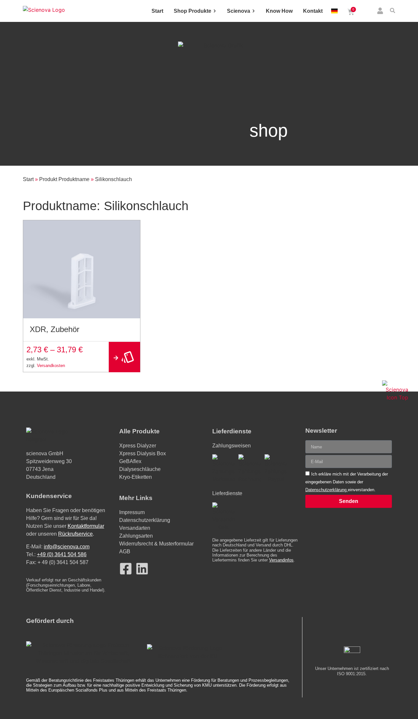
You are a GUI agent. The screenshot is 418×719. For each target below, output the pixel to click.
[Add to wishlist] (132, 227)
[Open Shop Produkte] (215, 11)
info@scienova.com (66, 546)
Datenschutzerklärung (326, 489)
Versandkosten (51, 365)
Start (28, 179)
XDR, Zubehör (54, 329)
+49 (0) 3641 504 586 (62, 554)
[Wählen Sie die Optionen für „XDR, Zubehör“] (124, 357)
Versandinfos (281, 560)
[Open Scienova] (253, 11)
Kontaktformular (86, 526)
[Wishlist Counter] (366, 12)
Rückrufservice (75, 534)
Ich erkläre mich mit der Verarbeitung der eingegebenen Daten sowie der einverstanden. (346, 482)
